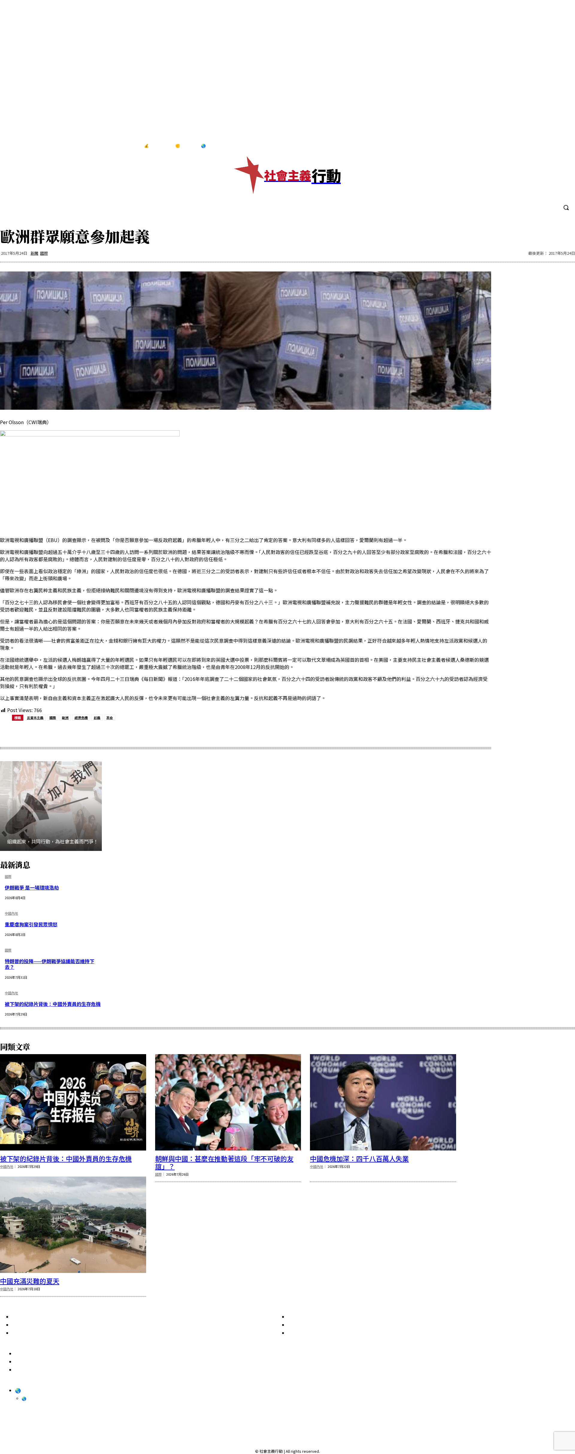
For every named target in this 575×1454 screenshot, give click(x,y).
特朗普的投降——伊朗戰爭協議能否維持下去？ (49, 963)
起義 (97, 717)
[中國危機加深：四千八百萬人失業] (383, 1102)
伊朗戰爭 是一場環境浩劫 (32, 887)
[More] (161, 732)
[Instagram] (538, 146)
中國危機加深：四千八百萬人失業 (359, 1158)
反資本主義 (35, 717)
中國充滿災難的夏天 (29, 1280)
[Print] (118, 733)
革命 (109, 717)
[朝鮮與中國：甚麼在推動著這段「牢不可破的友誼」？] (228, 1102)
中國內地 (11, 914)
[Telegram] (550, 146)
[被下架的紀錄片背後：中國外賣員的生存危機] (73, 1102)
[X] (562, 146)
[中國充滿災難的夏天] (73, 1225)
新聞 (34, 253)
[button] (566, 207)
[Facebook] (525, 146)
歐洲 (65, 717)
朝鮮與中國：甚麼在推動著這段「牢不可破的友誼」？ (224, 1162)
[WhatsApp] (96, 733)
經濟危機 (81, 717)
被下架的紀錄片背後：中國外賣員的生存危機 (53, 1003)
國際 (44, 253)
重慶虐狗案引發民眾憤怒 (31, 924)
